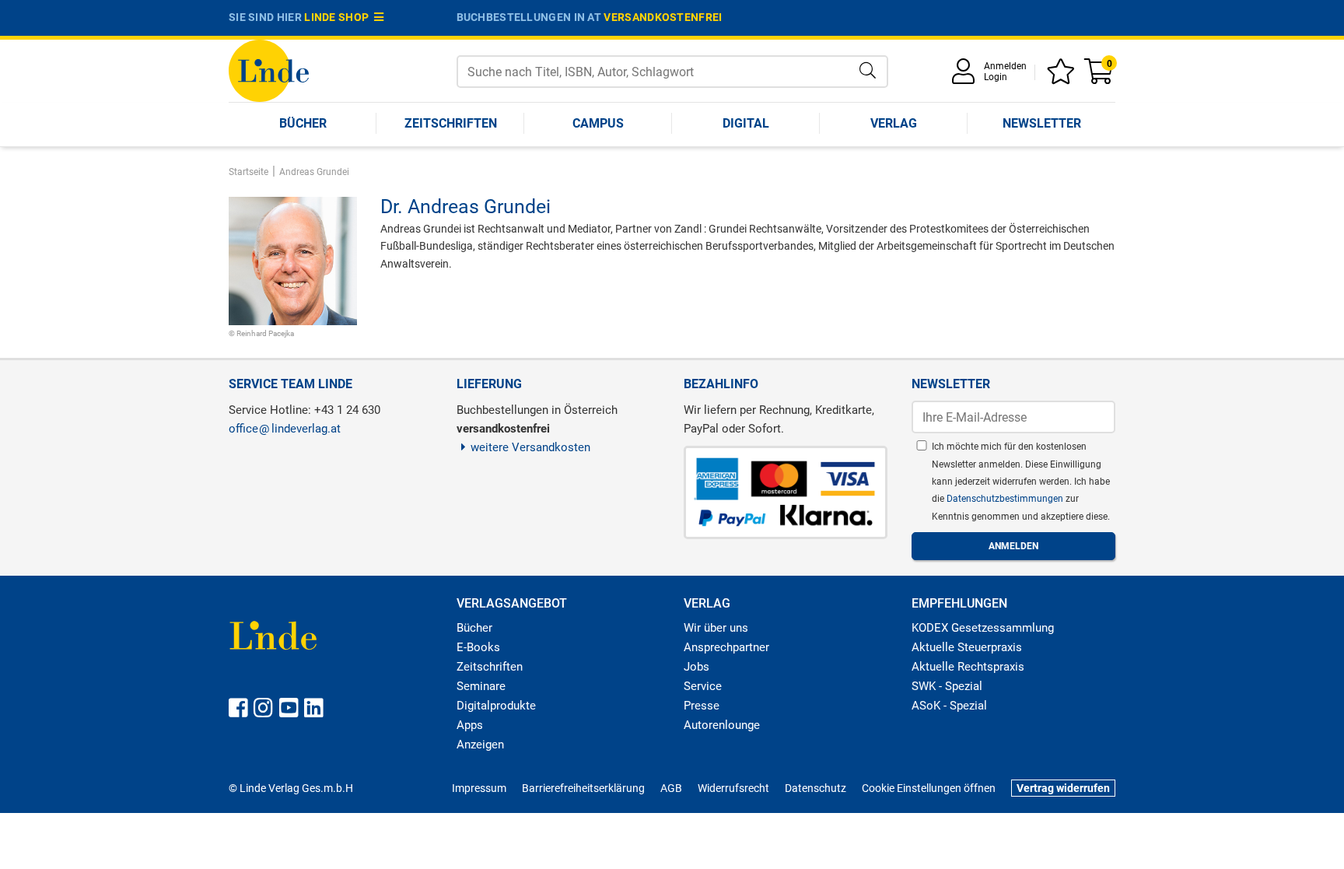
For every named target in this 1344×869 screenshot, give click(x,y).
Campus (598, 123)
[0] (1099, 76)
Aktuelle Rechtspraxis (968, 667)
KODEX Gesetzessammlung (983, 628)
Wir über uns (716, 628)
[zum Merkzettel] (1063, 76)
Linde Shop (339, 17)
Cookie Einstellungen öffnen (929, 788)
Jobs (696, 667)
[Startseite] (269, 69)
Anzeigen (480, 745)
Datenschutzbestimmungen (1006, 498)
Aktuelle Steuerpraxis (967, 647)
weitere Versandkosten (530, 447)
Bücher (303, 123)
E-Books (478, 647)
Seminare (481, 686)
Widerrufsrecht (733, 788)
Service (703, 686)
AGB (671, 788)
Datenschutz (815, 788)
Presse (701, 706)
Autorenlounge (722, 725)
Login (995, 77)
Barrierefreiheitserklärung (583, 788)
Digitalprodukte (496, 706)
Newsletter (1042, 123)
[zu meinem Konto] (966, 76)
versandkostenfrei (663, 17)
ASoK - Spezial (949, 706)
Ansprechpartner (726, 647)
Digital (746, 123)
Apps (470, 725)
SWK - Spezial (947, 686)
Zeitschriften (450, 123)
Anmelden (1005, 66)
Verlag (893, 123)
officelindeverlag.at (285, 429)
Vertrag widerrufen (1063, 788)
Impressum (479, 788)
